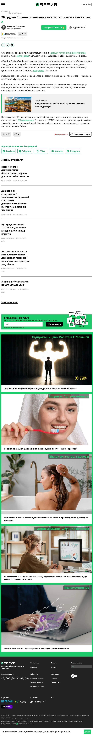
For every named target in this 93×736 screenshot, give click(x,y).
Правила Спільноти (37, 678)
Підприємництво (15, 13)
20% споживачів (26, 120)
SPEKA (8, 715)
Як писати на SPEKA (37, 687)
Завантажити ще (9, 302)
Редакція (33, 667)
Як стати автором (36, 682)
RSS (52, 698)
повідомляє (38, 70)
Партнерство (55, 682)
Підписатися (79, 27)
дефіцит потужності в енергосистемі (68, 52)
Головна (4, 11)
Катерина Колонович (16, 27)
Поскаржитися (62, 134)
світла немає (23, 55)
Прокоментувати (82, 134)
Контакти (54, 667)
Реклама (54, 678)
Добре (87, 732)
